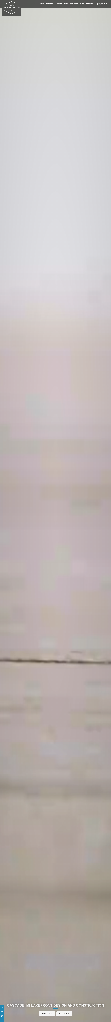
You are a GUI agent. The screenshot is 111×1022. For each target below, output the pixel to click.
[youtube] (2, 1011)
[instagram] (2, 1007)
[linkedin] (2, 1016)
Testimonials (62, 4)
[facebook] (2, 1020)
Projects (74, 4)
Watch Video (47, 1014)
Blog (82, 4)
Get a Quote (64, 1014)
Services (49, 4)
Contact (89, 4)
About (41, 4)
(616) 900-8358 (102, 4)
